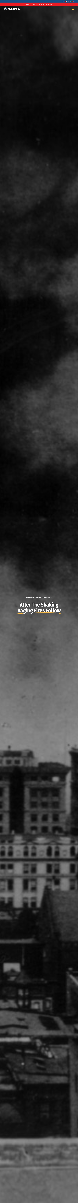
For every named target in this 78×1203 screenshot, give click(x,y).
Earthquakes (36, 597)
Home (28, 597)
